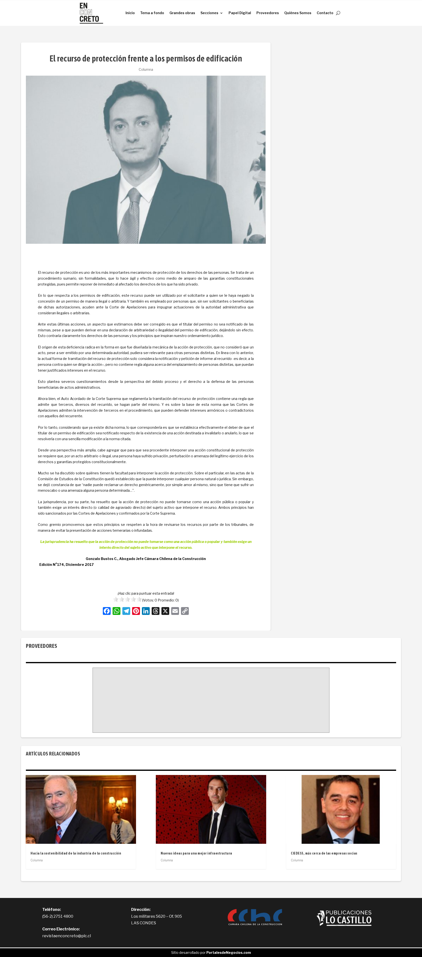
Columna (146, 69)
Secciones (209, 13)
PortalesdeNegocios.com (228, 952)
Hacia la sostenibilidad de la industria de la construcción (76, 853)
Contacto (325, 13)
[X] (165, 611)
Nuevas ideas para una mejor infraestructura (196, 853)
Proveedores (267, 13)
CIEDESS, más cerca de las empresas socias (324, 853)
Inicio (130, 13)
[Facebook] (107, 611)
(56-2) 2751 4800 (57, 916)
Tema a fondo (152, 13)
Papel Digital (240, 13)
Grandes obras (182, 13)
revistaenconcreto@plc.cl (66, 936)
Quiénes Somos (297, 13)
